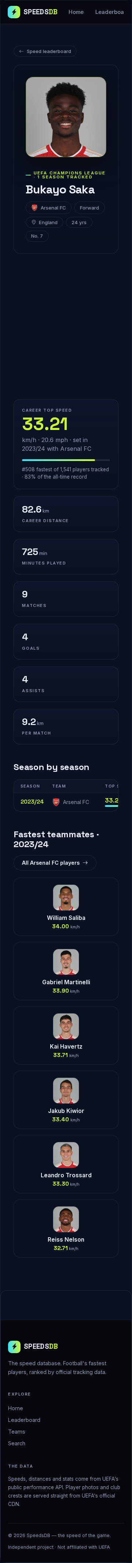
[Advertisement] (66, 326)
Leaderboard (24, 1420)
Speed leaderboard (49, 51)
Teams (16, 1431)
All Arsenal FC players (51, 863)
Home (76, 12)
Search (16, 1443)
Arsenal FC (53, 208)
